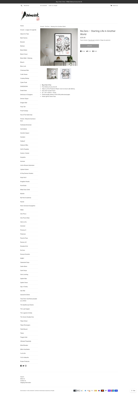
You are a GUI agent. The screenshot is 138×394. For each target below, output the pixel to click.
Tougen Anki (23, 337)
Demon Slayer (24, 98)
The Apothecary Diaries (27, 305)
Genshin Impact (24, 133)
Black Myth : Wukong (26, 58)
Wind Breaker (24, 345)
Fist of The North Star (26, 114)
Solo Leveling (24, 274)
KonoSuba (23, 185)
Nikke (22, 210)
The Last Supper (25, 309)
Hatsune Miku (24, 145)
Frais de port (91, 40)
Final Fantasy (24, 110)
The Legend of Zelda (26, 313)
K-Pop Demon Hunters (26, 173)
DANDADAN (24, 86)
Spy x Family (24, 286)
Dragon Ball (23, 102)
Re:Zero (22, 250)
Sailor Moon (23, 266)
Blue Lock (23, 66)
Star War (22, 290)
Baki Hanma (23, 38)
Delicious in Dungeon (26, 94)
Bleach (22, 62)
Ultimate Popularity (25, 341)
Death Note (23, 90)
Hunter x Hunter (24, 153)
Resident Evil (24, 246)
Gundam (22, 137)
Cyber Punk (23, 82)
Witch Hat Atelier (25, 349)
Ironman (22, 161)
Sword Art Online (25, 294)
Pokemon (23, 234)
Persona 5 (23, 230)
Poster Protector (24, 361)
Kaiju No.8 (23, 177)
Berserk (22, 42)
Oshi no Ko (23, 222)
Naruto (22, 201)
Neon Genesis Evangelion (27, 205)
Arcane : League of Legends (28, 30)
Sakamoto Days (24, 262)
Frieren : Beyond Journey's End (27, 120)
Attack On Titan (24, 34)
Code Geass (23, 74)
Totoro (22, 333)
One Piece (23, 214)
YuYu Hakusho (24, 357)
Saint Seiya (23, 270)
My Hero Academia (25, 197)
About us (22, 378)
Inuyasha (22, 157)
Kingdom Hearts (24, 181)
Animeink (32, 390)
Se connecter (43, 5)
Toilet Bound (23, 329)
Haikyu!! (22, 141)
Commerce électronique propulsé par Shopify (44, 390)
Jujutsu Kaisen (24, 169)
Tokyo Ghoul (23, 321)
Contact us (23, 380)
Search (22, 376)
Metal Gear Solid (25, 189)
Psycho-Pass (24, 238)
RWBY (22, 258)
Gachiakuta (23, 129)
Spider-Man (23, 278)
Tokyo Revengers (25, 325)
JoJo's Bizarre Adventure (27, 165)
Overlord (22, 226)
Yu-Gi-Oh (23, 353)
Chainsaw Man (24, 70)
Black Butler (23, 50)
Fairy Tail (22, 106)
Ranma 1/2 (23, 242)
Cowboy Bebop (24, 78)
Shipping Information (25, 382)
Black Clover (24, 54)
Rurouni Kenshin (25, 254)
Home (22, 25)
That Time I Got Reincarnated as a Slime (28, 300)
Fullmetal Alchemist (25, 125)
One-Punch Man (25, 218)
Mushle (22, 193)
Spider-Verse (24, 282)
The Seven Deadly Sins (27, 317)
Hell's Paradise (24, 149)
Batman (22, 46)
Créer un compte (53, 5)
